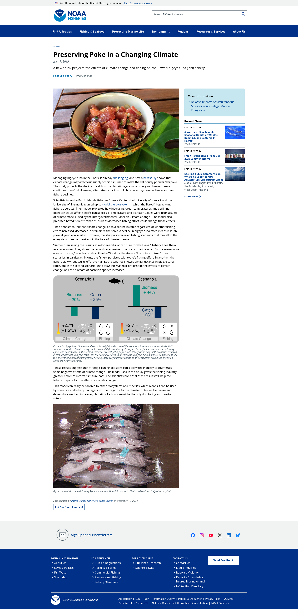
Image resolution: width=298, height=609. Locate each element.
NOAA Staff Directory (189, 586)
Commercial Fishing (107, 572)
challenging (120, 178)
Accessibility (125, 598)
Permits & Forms (105, 568)
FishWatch (60, 572)
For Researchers (142, 558)
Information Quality (164, 598)
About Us (60, 563)
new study (149, 178)
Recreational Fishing (108, 577)
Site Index (60, 577)
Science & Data (144, 568)
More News (191, 196)
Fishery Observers (106, 582)
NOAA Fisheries (220, 603)
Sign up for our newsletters (91, 535)
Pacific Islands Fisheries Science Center (92, 500)
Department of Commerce (133, 603)
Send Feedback (223, 560)
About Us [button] (239, 31)
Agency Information (64, 558)
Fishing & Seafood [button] (92, 31)
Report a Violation (188, 572)
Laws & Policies (64, 568)
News (57, 46)
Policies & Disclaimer (190, 598)
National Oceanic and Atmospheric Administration (180, 603)
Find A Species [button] (62, 31)
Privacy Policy (212, 598)
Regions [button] (182, 31)
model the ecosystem (115, 204)
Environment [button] (161, 31)
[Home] (69, 14)
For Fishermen (100, 558)
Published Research (148, 563)
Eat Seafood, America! (69, 507)
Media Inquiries (186, 568)
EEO (137, 598)
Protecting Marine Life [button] (128, 31)
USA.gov (228, 598)
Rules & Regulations (108, 563)
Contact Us (180, 558)
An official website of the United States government (105, 3)
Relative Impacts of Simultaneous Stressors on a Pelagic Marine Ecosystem (212, 106)
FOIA (146, 598)
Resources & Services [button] (210, 31)
